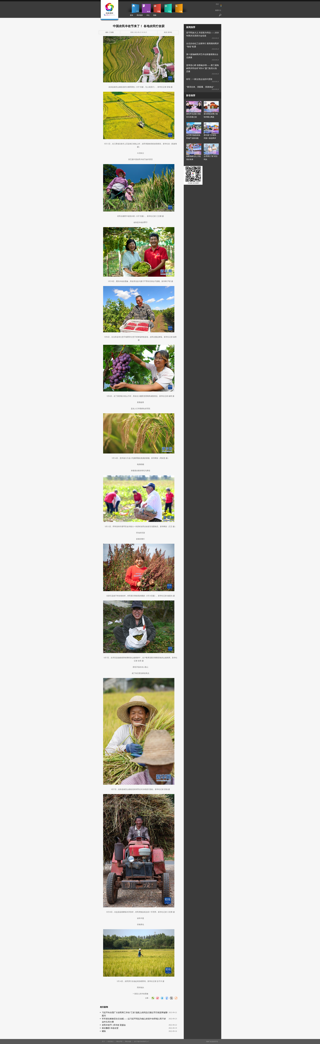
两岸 (146, 8)
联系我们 (111, 1041)
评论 (148, 15)
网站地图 (128, 1041)
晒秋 (104, 1031)
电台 (168, 8)
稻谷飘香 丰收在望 (110, 1028)
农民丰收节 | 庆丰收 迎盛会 (114, 1025)
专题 (178, 8)
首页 (135, 8)
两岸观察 (140, 15)
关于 (103, 1041)
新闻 (131, 15)
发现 (157, 8)
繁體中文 (218, 10)
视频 (154, 15)
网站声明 (119, 1041)
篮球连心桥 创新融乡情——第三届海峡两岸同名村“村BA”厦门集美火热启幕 (202, 68)
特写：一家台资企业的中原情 (199, 79)
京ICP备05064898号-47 (141, 1041)
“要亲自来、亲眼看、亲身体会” (200, 87)
